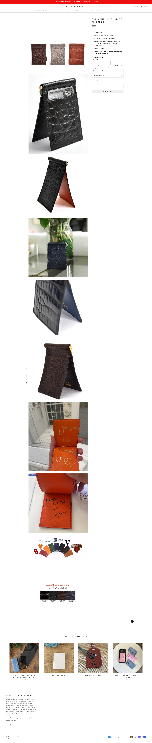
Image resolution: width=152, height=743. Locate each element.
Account (127, 6)
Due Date (95, 59)
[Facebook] (7, 724)
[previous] (5, 661)
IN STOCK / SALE (40, 10)
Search (135, 6)
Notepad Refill (58, 675)
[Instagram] (10, 724)
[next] (147, 661)
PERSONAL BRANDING (93, 675)
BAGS (53, 10)
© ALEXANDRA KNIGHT (14, 736)
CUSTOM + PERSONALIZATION (93, 10)
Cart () (144, 6)
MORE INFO (113, 10)
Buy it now (107, 91)
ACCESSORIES (63, 10)
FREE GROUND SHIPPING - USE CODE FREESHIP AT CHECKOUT (76, 1)
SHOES (75, 10)
